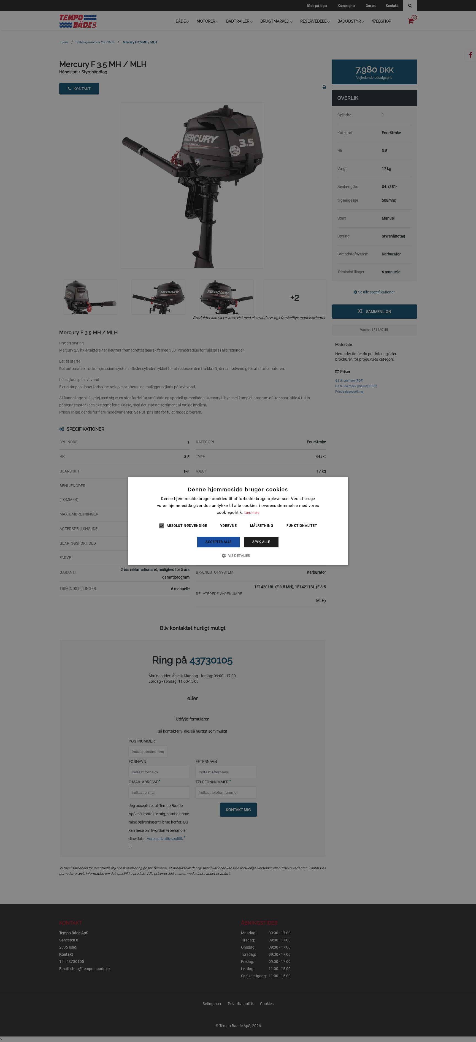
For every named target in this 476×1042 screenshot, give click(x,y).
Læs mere (251, 513)
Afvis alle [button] (261, 541)
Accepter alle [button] (218, 541)
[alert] (238, 521)
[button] (238, 555)
